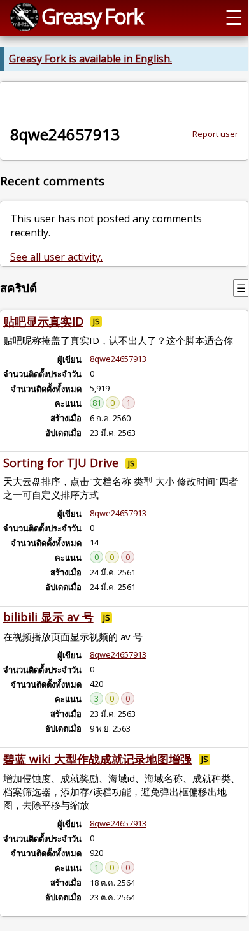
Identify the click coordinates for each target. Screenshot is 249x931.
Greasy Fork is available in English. (90, 59)
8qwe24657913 (118, 358)
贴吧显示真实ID (43, 321)
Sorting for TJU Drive (60, 462)
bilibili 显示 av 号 (48, 616)
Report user (215, 134)
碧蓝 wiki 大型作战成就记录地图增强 (97, 759)
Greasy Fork (92, 16)
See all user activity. (56, 257)
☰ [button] (234, 17)
